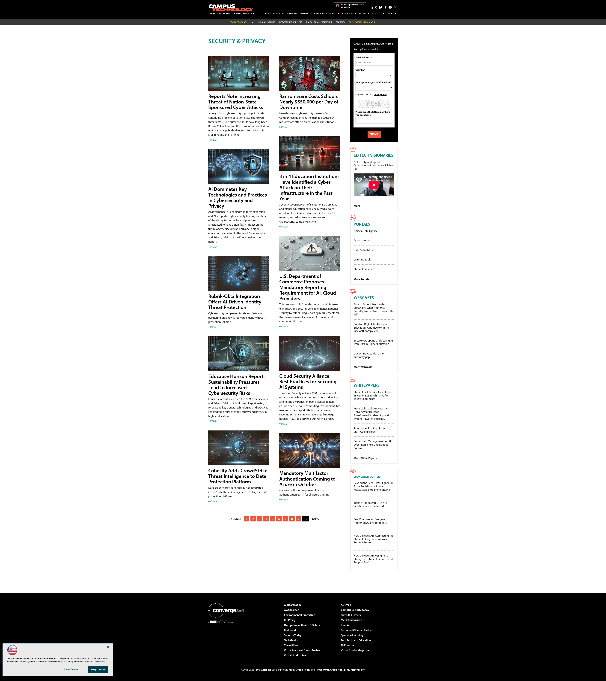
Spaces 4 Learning (352, 635)
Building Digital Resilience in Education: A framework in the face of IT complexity (371, 327)
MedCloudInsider (351, 620)
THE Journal (348, 645)
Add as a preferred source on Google (352, 5)
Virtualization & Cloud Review (302, 650)
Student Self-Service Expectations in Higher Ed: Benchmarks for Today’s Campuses (373, 395)
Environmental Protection (299, 615)
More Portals (361, 279)
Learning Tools (362, 259)
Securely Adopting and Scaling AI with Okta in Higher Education (373, 342)
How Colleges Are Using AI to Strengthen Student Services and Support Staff (373, 559)
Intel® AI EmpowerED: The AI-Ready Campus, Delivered (371, 504)
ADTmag (346, 605)
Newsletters (378, 13)
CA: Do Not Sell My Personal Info (347, 669)
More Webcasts (363, 367)
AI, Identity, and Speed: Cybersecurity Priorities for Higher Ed (373, 165)
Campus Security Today (355, 610)
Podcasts (331, 13)
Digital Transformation (319, 22)
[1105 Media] (227, 639)
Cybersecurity (362, 240)
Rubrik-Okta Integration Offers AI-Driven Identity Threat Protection (234, 301)
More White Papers (365, 458)
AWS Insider (291, 610)
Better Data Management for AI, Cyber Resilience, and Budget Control (372, 444)
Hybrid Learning (266, 22)
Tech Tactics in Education (356, 640)
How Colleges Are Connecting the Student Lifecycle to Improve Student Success (373, 539)
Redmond (290, 630)
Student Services (363, 269)
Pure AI (345, 625)
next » (315, 519)
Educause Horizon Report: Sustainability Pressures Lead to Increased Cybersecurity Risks (236, 384)
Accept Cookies (98, 669)
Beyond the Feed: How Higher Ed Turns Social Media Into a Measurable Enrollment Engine (373, 486)
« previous (235, 519)
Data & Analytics (363, 250)
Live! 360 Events (351, 615)
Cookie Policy (303, 669)
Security (340, 22)
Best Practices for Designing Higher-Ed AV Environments (370, 521)
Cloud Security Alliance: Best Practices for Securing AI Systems (307, 381)
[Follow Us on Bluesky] (380, 7)
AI (253, 22)
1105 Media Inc (262, 669)
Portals (362, 224)
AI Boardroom (292, 605)
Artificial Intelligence (366, 231)
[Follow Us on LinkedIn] (371, 7)
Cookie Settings (71, 669)
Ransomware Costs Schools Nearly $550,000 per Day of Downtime (308, 101)
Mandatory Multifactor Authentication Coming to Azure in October (307, 478)
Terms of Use (322, 669)
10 (305, 519)
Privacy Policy (380, 94)
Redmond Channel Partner (357, 630)
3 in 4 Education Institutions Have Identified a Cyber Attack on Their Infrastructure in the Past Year (309, 187)
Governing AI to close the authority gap (369, 355)
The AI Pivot (291, 645)
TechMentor (291, 640)
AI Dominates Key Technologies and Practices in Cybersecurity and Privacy (237, 197)
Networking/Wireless (290, 22)
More (391, 13)
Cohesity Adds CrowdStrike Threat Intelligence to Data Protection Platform (237, 476)
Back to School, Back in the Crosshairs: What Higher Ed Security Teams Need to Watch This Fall (374, 309)
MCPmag (289, 620)
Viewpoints (291, 13)
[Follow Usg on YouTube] (390, 7)
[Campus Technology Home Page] (231, 9)
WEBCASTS (364, 297)
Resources (347, 13)
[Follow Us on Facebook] (385, 7)
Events (362, 13)
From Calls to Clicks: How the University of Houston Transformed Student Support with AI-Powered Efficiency (371, 414)
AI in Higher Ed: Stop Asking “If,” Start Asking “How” (372, 429)
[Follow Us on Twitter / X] (375, 7)
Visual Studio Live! (295, 655)
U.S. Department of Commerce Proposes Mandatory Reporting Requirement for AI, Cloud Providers (307, 287)
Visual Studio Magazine (355, 650)
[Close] (107, 646)
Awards (304, 13)
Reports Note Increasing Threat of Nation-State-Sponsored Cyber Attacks (235, 101)
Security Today (293, 635)
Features (278, 13)
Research (319, 13)
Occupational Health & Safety (302, 625)
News (268, 13)
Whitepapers (367, 385)
